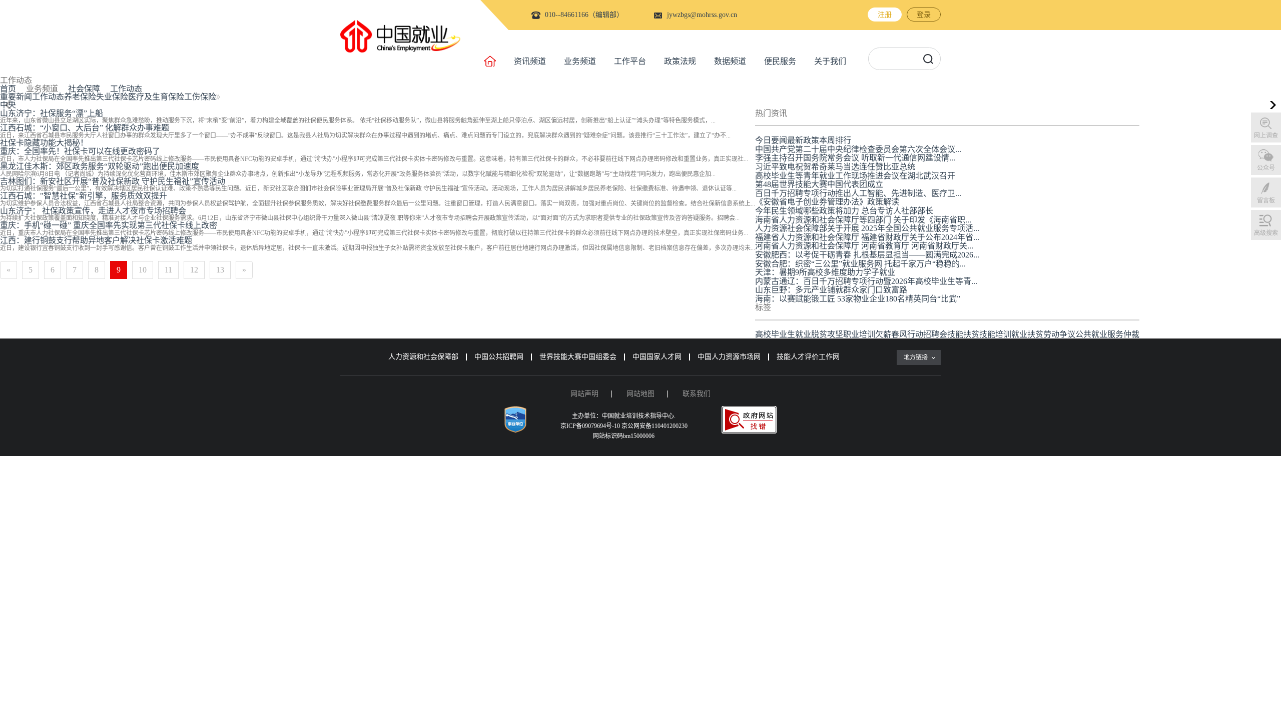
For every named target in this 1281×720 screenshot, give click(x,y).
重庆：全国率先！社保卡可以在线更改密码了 (80, 151)
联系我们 (697, 394)
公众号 (1266, 168)
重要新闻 (16, 96)
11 (168, 270)
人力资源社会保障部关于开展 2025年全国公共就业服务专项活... (867, 228)
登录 (924, 14)
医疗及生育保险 (156, 96)
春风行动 (907, 334)
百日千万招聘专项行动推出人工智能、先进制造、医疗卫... (858, 193)
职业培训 (859, 334)
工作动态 (126, 88)
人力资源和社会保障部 (423, 356)
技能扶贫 (963, 334)
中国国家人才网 (657, 356)
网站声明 (584, 394)
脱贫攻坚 (827, 334)
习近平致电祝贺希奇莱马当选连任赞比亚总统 (835, 166)
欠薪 (883, 334)
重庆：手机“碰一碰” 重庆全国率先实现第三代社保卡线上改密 (108, 225)
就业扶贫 (1027, 334)
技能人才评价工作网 (808, 356)
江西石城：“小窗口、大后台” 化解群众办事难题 (84, 128)
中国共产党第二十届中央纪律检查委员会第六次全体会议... (858, 149)
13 (220, 270)
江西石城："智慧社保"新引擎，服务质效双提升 (83, 196)
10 (143, 270)
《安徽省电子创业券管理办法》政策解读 (827, 202)
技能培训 (995, 334)
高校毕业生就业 (783, 334)
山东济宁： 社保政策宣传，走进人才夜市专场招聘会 (93, 210)
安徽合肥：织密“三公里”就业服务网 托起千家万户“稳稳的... (860, 264)
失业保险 (112, 96)
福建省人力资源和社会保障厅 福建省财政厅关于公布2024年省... (867, 237)
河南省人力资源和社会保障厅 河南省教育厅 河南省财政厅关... (864, 246)
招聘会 (935, 334)
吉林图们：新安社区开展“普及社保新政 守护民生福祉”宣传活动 (112, 181)
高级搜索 (1266, 233)
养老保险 (80, 96)
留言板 (1266, 200)
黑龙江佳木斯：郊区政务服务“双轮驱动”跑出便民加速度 (99, 166)
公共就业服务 (1099, 334)
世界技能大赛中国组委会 (577, 356)
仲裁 (1131, 334)
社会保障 (84, 88)
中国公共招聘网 (498, 356)
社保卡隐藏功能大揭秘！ (44, 142)
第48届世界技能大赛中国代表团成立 (819, 184)
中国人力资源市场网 (729, 356)
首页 (8, 88)
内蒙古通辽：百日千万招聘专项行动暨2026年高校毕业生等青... (866, 281)
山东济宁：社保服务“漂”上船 (51, 113)
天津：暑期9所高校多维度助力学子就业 (825, 272)
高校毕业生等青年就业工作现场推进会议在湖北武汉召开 (855, 176)
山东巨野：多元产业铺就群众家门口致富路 (831, 290)
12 (194, 270)
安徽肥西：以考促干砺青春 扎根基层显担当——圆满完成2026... (867, 254)
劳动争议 (1059, 334)
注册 (885, 14)
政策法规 (680, 61)
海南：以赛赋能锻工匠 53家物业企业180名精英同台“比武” (857, 298)
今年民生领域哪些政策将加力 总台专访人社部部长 (844, 210)
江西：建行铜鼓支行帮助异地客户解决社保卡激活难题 (96, 240)
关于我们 (830, 61)
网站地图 (640, 394)
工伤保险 (200, 96)
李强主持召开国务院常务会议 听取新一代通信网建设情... (855, 158)
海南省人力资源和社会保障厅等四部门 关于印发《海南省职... (863, 220)
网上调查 (1266, 135)
